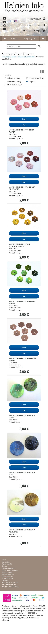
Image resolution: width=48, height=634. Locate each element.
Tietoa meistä (7, 564)
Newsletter (6, 562)
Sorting (8, 75)
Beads (13, 57)
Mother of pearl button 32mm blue (22, 474)
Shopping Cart (30, 38)
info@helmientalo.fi (9, 585)
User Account (35, 19)
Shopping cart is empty (31, 30)
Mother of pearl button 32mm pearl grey (22, 531)
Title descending (14, 81)
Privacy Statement (8, 568)
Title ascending (13, 78)
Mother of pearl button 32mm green (22, 416)
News (4, 560)
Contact (4, 566)
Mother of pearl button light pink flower (22, 188)
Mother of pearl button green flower (22, 302)
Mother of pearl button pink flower (21, 131)
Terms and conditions (10, 570)
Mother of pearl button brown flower (22, 359)
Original (32, 81)
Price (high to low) (36, 78)
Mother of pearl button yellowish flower (19, 245)
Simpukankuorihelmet (26, 57)
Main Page (6, 57)
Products (14, 38)
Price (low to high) (14, 84)
